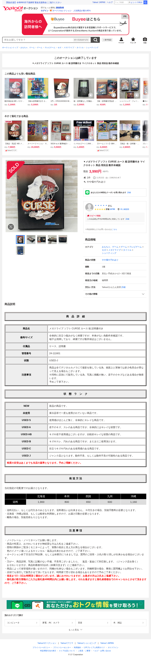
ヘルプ (110, 2)
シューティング (92, 47)
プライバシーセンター (62, 647)
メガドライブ (69, 47)
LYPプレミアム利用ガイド (94, 647)
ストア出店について (67, 651)
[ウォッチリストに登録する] (21, 95)
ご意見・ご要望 (84, 651)
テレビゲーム (50, 47)
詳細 (129, 192)
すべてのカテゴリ (81, 40)
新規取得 (60, 8)
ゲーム (39, 47)
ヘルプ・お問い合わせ (102, 651)
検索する (95, 40)
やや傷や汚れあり (110, 260)
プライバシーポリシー (41, 647)
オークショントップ (10, 47)
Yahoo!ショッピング (86, 643)
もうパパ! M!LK (136, 2)
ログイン (45, 10)
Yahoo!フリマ (66, 643)
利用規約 (77, 647)
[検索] (145, 2)
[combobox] (37, 39)
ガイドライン (113, 647)
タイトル (80, 47)
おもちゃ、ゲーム (27, 47)
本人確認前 (124, 209)
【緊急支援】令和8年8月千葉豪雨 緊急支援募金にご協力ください (33, 2)
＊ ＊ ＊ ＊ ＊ (101, 205)
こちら (114, 229)
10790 (112, 209)
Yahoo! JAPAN (98, 2)
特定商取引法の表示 (48, 651)
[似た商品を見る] (11, 227)
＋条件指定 (107, 40)
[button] (114, 294)
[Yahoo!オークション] (20, 7)
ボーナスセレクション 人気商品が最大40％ (71, 10)
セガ (59, 47)
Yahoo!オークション (46, 643)
